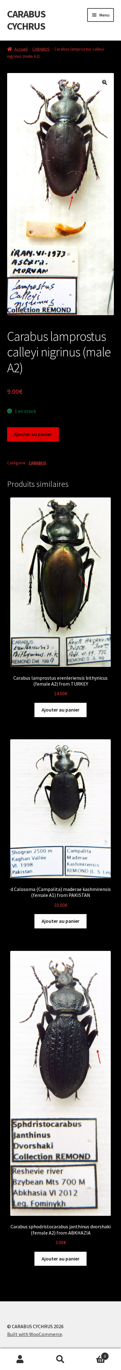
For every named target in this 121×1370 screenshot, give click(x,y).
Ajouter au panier (33, 434)
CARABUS (41, 49)
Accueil (21, 49)
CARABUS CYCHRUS (26, 20)
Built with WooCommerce (34, 1334)
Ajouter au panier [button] (60, 710)
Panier (93, 1353)
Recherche (60, 1359)
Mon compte (20, 1359)
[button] (105, 82)
